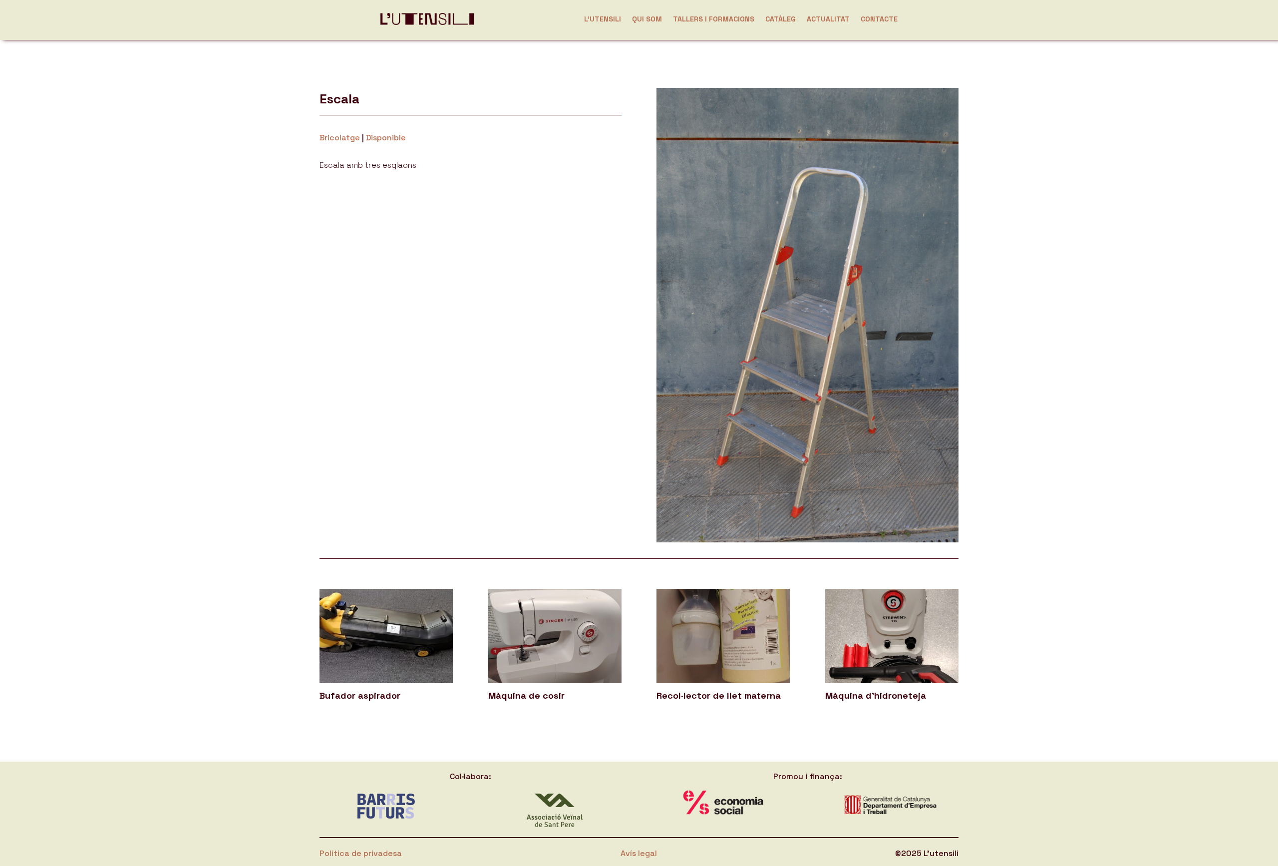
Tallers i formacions (713, 18)
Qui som (647, 18)
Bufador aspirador (360, 695)
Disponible (386, 137)
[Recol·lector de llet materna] (723, 636)
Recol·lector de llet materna (718, 695)
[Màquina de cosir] (555, 636)
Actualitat (828, 18)
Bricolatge (340, 137)
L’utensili (602, 18)
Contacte (879, 18)
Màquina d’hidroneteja (875, 695)
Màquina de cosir (526, 695)
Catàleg (780, 18)
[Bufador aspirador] (386, 636)
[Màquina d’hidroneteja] (891, 636)
